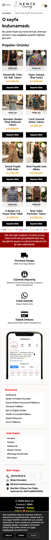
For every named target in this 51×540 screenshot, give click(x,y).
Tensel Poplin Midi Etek (13, 168)
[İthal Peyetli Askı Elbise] (36, 152)
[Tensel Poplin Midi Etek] (12, 152)
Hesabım (11, 438)
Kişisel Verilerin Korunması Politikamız (23, 402)
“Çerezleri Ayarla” (11, 525)
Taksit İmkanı (24, 319)
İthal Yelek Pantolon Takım (36, 212)
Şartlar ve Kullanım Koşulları (18, 398)
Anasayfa (6, 13)
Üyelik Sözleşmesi (14, 418)
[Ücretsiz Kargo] (24, 255)
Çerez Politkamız (13, 422)
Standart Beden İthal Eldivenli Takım (12, 122)
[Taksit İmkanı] (24, 314)
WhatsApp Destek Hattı (17, 454)
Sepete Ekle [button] (36, 179)
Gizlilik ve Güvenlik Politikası (18, 414)
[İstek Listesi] (19, 53)
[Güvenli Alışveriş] (24, 274)
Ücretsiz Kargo (24, 260)
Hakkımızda (11, 395)
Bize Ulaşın (12, 457)
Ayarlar (33, 535)
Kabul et (9, 535)
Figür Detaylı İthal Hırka (36, 76)
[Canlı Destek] (24, 295)
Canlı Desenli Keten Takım (36, 120)
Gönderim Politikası (14, 406)
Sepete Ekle (12, 87)
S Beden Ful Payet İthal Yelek (12, 212)
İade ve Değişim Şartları (16, 410)
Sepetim (10, 442)
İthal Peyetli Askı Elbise (36, 168)
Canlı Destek (24, 300)
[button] (43, 5)
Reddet (21, 535)
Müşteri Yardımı (14, 450)
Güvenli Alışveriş (24, 279)
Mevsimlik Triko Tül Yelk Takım (12, 76)
